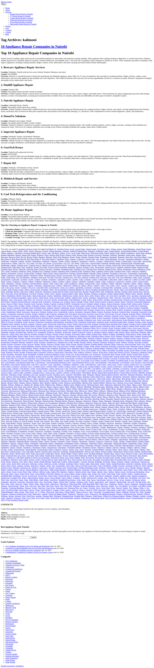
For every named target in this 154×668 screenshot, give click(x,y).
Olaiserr (36, 435)
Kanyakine (73, 314)
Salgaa (13, 466)
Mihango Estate (112, 391)
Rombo (117, 458)
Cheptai (60, 261)
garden (120, 279)
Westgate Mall (48, 496)
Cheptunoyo (83, 261)
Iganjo (52, 294)
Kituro (74, 350)
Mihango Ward (124, 391)
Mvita (128, 407)
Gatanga (24, 281)
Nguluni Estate (108, 425)
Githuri (83, 286)
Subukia (116, 476)
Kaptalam (122, 318)
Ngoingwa (118, 423)
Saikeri (102, 464)
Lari (140, 364)
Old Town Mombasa (8, 439)
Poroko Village (77, 454)
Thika (36, 484)
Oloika (115, 441)
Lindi (66, 369)
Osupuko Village (111, 450)
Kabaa (89, 300)
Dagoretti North (126, 263)
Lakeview (43, 364)
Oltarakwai (101, 447)
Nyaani (88, 429)
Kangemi (115, 312)
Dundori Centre (88, 267)
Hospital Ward (95, 292)
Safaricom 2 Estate (50, 464)
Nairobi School (6, 413)
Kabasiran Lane (57, 302)
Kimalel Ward (12, 338)
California (80, 259)
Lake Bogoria (40, 362)
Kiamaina (132, 330)
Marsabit (128, 381)
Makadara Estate (60, 377)
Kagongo (39, 304)
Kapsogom (107, 318)
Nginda (95, 423)
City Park (38, 263)
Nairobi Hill (131, 411)
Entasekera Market (22, 275)
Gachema (23, 279)
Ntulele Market (61, 429)
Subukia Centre (125, 476)
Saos (53, 466)
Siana (110, 470)
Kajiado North (101, 306)
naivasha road (56, 413)
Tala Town (142, 478)
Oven (23, 452)
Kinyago (11, 340)
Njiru (42, 427)
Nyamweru (39, 431)
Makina (109, 377)
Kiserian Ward (47, 346)
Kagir (33, 304)
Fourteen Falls (94, 277)
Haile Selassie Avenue (16, 290)
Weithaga (4, 496)
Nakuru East (5, 415)
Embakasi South (76, 271)
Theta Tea (18, 484)
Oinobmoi (61, 433)
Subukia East (5, 478)
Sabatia (127, 462)
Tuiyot (98, 488)
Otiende (142, 450)
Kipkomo (113, 340)
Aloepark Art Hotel (41, 251)
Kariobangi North (71, 322)
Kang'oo (71, 312)
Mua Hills (88, 399)
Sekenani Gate (25, 468)
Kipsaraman (146, 340)
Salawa (150, 464)
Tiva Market (123, 486)
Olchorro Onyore (113, 437)
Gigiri (3, 284)
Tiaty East (32, 486)
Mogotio (73, 395)
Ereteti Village (101, 275)
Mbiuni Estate (6, 389)
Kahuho (28, 306)
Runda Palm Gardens (59, 462)
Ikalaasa (58, 294)
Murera (92, 405)
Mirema (66, 393)
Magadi (97, 375)
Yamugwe (17, 498)
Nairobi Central (76, 411)
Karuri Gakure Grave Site (82, 324)
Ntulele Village (73, 429)
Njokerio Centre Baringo (60, 427)
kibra (21, 334)
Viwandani (97, 492)
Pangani (37, 452)
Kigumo (68, 334)
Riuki (83, 458)
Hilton (31, 292)
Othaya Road (133, 450)
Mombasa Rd (33, 397)
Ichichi (46, 294)
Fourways (103, 277)
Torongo (28, 488)
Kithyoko (4, 350)
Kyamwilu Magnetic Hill (93, 358)
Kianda (74, 332)
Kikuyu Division (41, 336)
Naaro (78, 409)
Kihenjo (105, 334)
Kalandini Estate (40, 308)
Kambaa (94, 308)
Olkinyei (81, 439)
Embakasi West (120, 271)
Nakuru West (89, 415)
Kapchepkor (5, 316)
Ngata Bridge (11, 423)
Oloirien (122, 441)
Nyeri (140, 431)
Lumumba (27, 373)
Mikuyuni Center (15, 393)
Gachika (37, 279)
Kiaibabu (111, 330)
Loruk (45, 371)
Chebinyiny (5, 261)
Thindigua (112, 484)
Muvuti (122, 407)
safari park (25, 464)
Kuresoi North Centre (73, 356)
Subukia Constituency (139, 476)
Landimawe (66, 364)
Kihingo (112, 334)
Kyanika (134, 358)
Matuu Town (147, 385)
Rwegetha (106, 462)
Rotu (69, 460)
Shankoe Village (13, 470)
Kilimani (119, 336)
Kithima (36, 348)
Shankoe (139, 468)
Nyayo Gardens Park (117, 431)
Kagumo (53, 304)
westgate (39, 496)
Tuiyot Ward (105, 488)
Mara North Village (104, 379)
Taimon (100, 478)
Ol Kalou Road (133, 433)
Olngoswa (99, 441)
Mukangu (71, 401)
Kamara (87, 308)
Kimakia (138, 336)
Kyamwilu (79, 358)
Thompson (134, 484)
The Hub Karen (140, 482)
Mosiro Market (85, 397)
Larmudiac (147, 364)
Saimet (108, 464)
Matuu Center (137, 385)
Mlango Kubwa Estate (36, 395)
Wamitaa (147, 492)
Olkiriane (4, 441)
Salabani (137, 464)
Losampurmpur (69, 371)
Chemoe (21, 261)
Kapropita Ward (47, 318)
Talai (7, 480)
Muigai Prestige (28, 401)
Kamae (72, 308)
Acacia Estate (80, 249)
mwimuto (58, 409)
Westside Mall (79, 496)
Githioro (147, 284)
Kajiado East (90, 306)
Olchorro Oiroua (26, 437)
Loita (80, 369)
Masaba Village (12, 383)
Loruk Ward (52, 371)
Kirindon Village (110, 344)
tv (145, 488)
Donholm (29, 267)
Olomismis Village (55, 445)
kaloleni (57, 308)
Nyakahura (129, 429)
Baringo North (71, 255)
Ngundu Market (13, 427)
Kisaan (10, 346)
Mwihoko (34, 409)
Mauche (36, 387)
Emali (8, 271)
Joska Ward (27, 300)
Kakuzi (3, 308)
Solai (89, 474)
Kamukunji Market (67, 310)
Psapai (117, 454)
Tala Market (133, 478)
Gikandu (18, 284)
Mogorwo (65, 395)
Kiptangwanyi (52, 342)
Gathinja (61, 281)
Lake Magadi (125, 362)
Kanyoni (118, 314)
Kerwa (97, 330)
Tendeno (72, 482)
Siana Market (117, 470)
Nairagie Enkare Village (46, 411)
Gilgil (51, 284)
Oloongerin (89, 445)
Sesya (127, 468)
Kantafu (35, 314)
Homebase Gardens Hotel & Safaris (56, 292)
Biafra (35, 257)
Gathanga (38, 281)
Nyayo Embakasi (92, 431)
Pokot (28, 454)
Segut (144, 466)
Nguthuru (32, 427)
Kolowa (95, 352)
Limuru (51, 369)
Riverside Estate (108, 458)
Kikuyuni (51, 336)
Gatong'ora (111, 281)
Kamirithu (144, 308)
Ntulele (52, 429)
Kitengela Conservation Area (119, 346)
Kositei (129, 354)
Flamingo (34, 277)
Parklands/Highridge (76, 452)
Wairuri (118, 492)
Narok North (76, 417)
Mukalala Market (61, 401)
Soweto (24, 476)
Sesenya (121, 468)
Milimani (25, 393)
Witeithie (135, 496)
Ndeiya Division (72, 419)
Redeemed (83, 456)
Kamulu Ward (111, 310)
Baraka (33, 255)
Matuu (128, 385)
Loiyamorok (124, 369)
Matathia (4, 385)
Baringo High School (57, 255)
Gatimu (97, 281)
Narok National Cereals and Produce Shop (56, 417)
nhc (37, 427)
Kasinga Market (147, 324)
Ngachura (86, 421)
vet (36, 492)
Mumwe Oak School (28, 405)
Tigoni (57, 486)
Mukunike (107, 401)
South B (124, 474)
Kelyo (98, 328)
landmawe (75, 364)
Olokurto (13, 443)
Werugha (18, 496)
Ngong (10, 425)
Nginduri (102, 423)
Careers (8, 32)
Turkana (136, 488)
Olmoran (53, 441)
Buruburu (60, 259)
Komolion (10, 354)
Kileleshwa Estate (84, 336)
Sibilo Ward (148, 470)
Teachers (128, 480)
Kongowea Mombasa (51, 354)
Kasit (8, 326)
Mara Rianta (116, 379)
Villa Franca (59, 492)
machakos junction (45, 375)
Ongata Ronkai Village (45, 450)
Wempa (11, 496)
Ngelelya (68, 423)
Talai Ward (14, 480)
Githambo (118, 284)
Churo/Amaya (6, 263)
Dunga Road (99, 267)
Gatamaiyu (16, 281)
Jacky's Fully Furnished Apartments (13, 298)
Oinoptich (69, 433)
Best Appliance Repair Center (17, 500)
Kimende (51, 338)
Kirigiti (57, 344)
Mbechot (80, 387)
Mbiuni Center (144, 387)
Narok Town (110, 417)
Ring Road (55, 458)
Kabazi (85, 302)
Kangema (107, 312)
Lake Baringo (10, 362)
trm (81, 488)
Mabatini (141, 373)
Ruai (129, 460)
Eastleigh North (142, 267)
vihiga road (50, 492)
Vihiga (42, 492)
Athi (49, 253)
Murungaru (120, 405)
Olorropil (118, 445)
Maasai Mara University (129, 373)
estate (130, 275)
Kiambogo (4, 332)
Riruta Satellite (75, 458)
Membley (120, 389)
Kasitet (13, 326)
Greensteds (117, 288)
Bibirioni (49, 257)
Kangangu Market (90, 312)
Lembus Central (70, 367)
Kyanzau (4, 360)
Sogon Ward (24, 474)
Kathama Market (68, 326)
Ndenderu (87, 419)
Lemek (103, 367)
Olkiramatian (123, 439)
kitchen (97, 346)
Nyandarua (48, 431)
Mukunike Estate (118, 401)
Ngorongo (66, 425)
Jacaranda (134, 296)
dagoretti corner (114, 263)
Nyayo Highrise (131, 431)
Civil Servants (57, 263)
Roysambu (96, 460)
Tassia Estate (100, 480)
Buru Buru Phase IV (34, 259)
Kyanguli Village (124, 358)
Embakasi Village (89, 271)
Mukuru (142, 401)
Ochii (45, 433)
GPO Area (31, 288)
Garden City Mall (138, 279)
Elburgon (101, 269)
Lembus (60, 367)
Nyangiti (64, 431)
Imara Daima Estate (39, 296)
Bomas (72, 257)
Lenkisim (15, 369)
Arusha (44, 253)
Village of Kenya (82, 492)
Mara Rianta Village (129, 379)
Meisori (68, 389)
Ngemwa (75, 423)
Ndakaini (13, 419)
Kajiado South (112, 306)
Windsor (129, 496)
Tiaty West (50, 486)
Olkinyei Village (104, 439)
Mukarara (79, 401)
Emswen (20, 273)
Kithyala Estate (143, 348)
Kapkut (127, 316)
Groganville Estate (135, 288)
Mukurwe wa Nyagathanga (48, 403)
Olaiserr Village (45, 435)
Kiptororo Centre (114, 342)
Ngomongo (142, 423)
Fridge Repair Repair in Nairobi (21, 20)
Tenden (55, 482)
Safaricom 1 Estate (36, 464)
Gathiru (67, 281)
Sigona (8, 472)
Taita (105, 478)
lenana (147, 367)
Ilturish (18, 296)
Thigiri (31, 484)
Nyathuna (76, 431)
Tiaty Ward (41, 486)
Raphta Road (50, 456)
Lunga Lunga (50, 373)
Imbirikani (57, 296)
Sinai (89, 472)
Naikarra (129, 409)
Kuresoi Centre (47, 356)
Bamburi (148, 253)
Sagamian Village (72, 464)
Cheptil (67, 261)
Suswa (47, 478)
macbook (149, 373)
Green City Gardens (67, 288)
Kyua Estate (85, 360)
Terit (106, 482)
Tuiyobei (91, 488)
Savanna (121, 466)
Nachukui (121, 409)
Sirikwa (111, 472)
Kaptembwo (140, 318)
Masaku (22, 383)
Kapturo (49, 320)
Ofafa (50, 433)
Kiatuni (104, 332)
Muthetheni (43, 407)
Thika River (54, 484)
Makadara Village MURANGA (94, 377)
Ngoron (48, 425)
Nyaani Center (97, 429)
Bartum (138, 255)
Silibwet (35, 472)
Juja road (47, 300)
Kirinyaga (120, 344)
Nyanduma (56, 431)
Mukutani (62, 403)
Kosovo (145, 354)
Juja (33, 300)
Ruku (26, 462)
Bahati (106, 253)
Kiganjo (34, 334)
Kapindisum (34, 316)
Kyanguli (113, 358)
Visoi (91, 492)
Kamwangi (26, 312)
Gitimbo (96, 286)
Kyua (78, 360)
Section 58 (137, 466)
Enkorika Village (95, 273)
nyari (70, 431)
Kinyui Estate (44, 340)
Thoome (4, 486)
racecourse (30, 456)
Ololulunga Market (32, 445)
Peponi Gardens (106, 452)
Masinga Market (99, 383)
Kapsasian (65, 318)
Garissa (8, 281)
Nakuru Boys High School (105, 413)
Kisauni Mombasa (27, 346)
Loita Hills (87, 369)
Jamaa (29, 298)
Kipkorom (121, 340)
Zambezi (77, 498)
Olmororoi (61, 441)
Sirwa (147, 472)
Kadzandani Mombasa (142, 302)
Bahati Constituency (128, 253)
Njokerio (47, 427)
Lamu (50, 364)
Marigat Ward (100, 381)
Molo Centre (136, 395)
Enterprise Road (49, 275)
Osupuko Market (98, 450)
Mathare (11, 385)
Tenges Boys (99, 482)
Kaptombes (35, 320)
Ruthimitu (98, 462)
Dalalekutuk (5, 265)
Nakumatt (85, 413)
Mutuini (104, 407)
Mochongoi (57, 395)
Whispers (88, 496)
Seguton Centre (6, 468)
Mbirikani (128, 387)
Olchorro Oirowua (80, 437)
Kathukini (85, 326)
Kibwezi (27, 334)
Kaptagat (115, 318)
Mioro (60, 393)
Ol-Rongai (28, 435)
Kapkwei (134, 316)
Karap (74, 320)
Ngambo (118, 421)
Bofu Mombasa (63, 257)
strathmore (108, 476)
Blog (7, 34)
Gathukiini (82, 281)
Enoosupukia (133, 273)
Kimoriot (91, 338)
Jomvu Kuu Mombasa (139, 298)
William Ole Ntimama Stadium (114, 496)
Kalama (10, 308)
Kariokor (131, 322)
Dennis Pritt (116, 265)
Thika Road (64, 484)
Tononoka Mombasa (16, 488)
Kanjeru (28, 314)
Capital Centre (90, 259)
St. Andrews (75, 476)
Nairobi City (111, 411)
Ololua (145, 443)
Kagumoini (76, 304)
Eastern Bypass (110, 267)
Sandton (42, 466)
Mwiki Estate (49, 409)
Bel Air (23, 257)
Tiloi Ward (68, 486)
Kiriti (139, 344)
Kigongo (48, 334)
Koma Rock (103, 352)
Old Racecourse (145, 437)
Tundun (125, 488)
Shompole (85, 470)
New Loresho (45, 421)
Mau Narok (18, 387)
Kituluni (60, 350)
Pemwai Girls (89, 452)
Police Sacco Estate (38, 454)
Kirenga (10, 344)
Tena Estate (48, 482)
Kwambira (54, 358)
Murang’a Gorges (51, 405)
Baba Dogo (85, 253)
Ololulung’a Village (17, 445)
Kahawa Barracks (113, 304)
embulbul (143, 271)
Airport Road (140, 249)
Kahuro (43, 306)
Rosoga (31, 460)
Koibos (16, 352)
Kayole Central (36, 328)
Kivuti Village (135, 350)
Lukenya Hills (18, 373)
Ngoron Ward (56, 425)
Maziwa (49, 387)
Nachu (114, 409)
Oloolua (81, 445)
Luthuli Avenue (75, 373)
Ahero (107, 249)
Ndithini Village (116, 419)
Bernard (29, 257)
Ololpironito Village (135, 443)
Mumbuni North (14, 405)
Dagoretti (104, 263)
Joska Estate (18, 300)
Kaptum (43, 320)
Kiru (143, 344)
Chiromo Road (108, 261)
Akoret (31, 251)
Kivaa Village (102, 350)
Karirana (138, 322)
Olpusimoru (62, 447)
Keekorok (78, 328)
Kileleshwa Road (97, 336)
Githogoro (22, 286)
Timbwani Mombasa (87, 486)
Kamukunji (56, 310)
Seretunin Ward (111, 468)
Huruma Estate (126, 292)
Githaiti (111, 284)
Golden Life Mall (144, 286)
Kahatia (96, 304)
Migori (96, 391)
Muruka (112, 405)
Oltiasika (122, 447)
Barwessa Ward (14, 257)
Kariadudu (18, 322)
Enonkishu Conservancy (118, 273)
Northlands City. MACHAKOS (18, 429)
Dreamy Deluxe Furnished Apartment (61, 267)
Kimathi (44, 338)
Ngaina (100, 421)
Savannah (128, 466)
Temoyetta (21, 482)
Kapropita (19, 318)
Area (7, 28)
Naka (64, 413)
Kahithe (22, 306)
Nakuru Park (35, 415)
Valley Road (29, 492)
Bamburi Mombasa (8, 255)
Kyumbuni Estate (122, 360)
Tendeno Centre (82, 482)
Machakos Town (59, 375)
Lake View (35, 364)
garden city (127, 279)
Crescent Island (95, 263)
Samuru (27, 466)
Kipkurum (129, 340)
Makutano (141, 377)
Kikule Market (12, 336)
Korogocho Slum (108, 354)
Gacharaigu (15, 279)
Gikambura (10, 284)
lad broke (138, 360)
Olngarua (74, 441)
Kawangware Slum (18, 328)
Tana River (53, 480)
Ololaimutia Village (46, 443)
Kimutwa (120, 338)
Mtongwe (45, 399)
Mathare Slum (50, 385)
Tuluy (113, 488)
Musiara (146, 405)
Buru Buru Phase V (49, 259)
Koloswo (88, 352)
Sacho (9, 464)
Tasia (88, 480)
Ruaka (134, 460)
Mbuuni (62, 389)
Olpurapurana (52, 447)
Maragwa (76, 381)
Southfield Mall (6, 476)
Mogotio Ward (82, 395)
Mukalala (38, 401)
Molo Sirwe (15, 397)
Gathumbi (90, 281)
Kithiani (17, 348)
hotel (102, 292)
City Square (47, 263)
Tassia (93, 480)
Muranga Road (83, 405)
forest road (42, 277)
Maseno (28, 383)
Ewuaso (150, 275)
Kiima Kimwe (131, 334)
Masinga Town (111, 383)
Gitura (112, 286)
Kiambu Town (32, 332)
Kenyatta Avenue (7, 330)
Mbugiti (21, 389)
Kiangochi (82, 332)
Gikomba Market (36, 284)
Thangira (112, 482)
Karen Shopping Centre (131, 320)
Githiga (133, 284)
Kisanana (17, 346)
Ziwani (128, 498)
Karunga (24, 324)
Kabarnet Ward (36, 302)
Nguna (146, 425)
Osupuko (88, 450)
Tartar (83, 480)
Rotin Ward (63, 460)
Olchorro (16, 437)
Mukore (95, 401)
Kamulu (91, 310)
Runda (36, 462)
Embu (128, 271)
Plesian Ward (20, 454)
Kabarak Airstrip (117, 300)
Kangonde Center (145, 312)
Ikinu (76, 294)
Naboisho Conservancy (90, 409)
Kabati (73, 302)
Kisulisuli (79, 346)
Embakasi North (64, 271)
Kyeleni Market (57, 360)
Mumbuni (4, 405)
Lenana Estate (6, 369)
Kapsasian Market (76, 318)
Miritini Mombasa (76, 393)
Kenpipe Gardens (120, 328)
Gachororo (52, 279)
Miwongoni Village (129, 393)
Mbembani (88, 387)
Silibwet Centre (44, 472)
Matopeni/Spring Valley (95, 385)
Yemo (47, 498)
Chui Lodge (136, 261)
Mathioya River (80, 385)
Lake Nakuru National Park (20, 364)
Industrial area (67, 296)
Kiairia (118, 330)
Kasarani (95, 324)
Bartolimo (121, 255)
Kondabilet (32, 354)
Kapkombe (83, 316)
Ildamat (110, 294)
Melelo (74, 389)
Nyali (3, 431)
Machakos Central (15, 375)
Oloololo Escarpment (70, 445)
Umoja (62, 490)
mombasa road (44, 397)
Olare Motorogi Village (81, 435)
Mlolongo (48, 395)
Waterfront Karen (129, 494)
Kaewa (3, 304)
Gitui (107, 286)
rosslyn (37, 460)
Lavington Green (39, 367)
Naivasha (46, 413)
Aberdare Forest (63, 249)
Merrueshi (70, 391)
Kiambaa (140, 330)
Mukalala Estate (48, 401)
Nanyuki (111, 415)
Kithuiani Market (99, 348)
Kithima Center (44, 348)
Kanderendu (63, 312)
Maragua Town (66, 381)
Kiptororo (103, 342)
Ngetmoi (83, 423)
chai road (121, 259)
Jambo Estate (43, 298)
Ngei (39, 423)
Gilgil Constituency (71, 284)
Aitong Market (6, 251)
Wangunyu (72, 494)
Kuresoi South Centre (121, 356)
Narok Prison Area (88, 417)
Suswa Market (55, 478)
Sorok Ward (111, 474)
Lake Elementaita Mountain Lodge (58, 362)
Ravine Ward (73, 456)
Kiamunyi (50, 332)
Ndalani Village (53, 419)
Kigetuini (41, 334)
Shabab (133, 468)
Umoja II (88, 490)
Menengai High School (29, 391)
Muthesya (20, 407)
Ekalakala (56, 269)
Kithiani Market (26, 348)
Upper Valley (121, 490)
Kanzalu (125, 314)
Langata (126, 364)
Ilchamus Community (98, 294)
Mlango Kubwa (21, 395)
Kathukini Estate (96, 326)
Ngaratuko (137, 421)
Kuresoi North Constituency (92, 356)
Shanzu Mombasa (32, 470)
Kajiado (69, 306)
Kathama (58, 326)
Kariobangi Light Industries (54, 322)
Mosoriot (111, 397)
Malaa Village (11, 379)
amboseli (65, 251)
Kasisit (3, 326)
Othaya (125, 450)
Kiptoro (89, 342)
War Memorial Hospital (107, 494)
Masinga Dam (87, 383)
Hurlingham (109, 292)
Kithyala (122, 348)
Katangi (20, 326)
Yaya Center (30, 498)
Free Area (111, 277)
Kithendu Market (7, 348)
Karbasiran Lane (90, 320)
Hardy (51, 290)
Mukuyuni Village (100, 403)
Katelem (51, 326)
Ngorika (41, 425)
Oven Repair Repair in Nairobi (21, 22)
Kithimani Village (78, 348)
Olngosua (91, 441)
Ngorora (74, 425)
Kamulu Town (100, 310)
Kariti (144, 322)
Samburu (20, 466)
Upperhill (130, 490)
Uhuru (37, 490)
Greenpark (88, 288)
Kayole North (48, 328)
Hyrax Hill (9, 294)
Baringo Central (43, 255)
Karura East (52, 324)
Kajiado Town (123, 306)
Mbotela (15, 389)
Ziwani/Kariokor (137, 498)
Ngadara (94, 421)
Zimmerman (85, 498)
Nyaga (105, 429)
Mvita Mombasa (137, 407)
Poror (86, 454)
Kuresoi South (107, 356)
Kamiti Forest (11, 310)
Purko (135, 454)
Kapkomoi (92, 316)
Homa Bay (38, 292)
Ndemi (81, 419)
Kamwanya (35, 312)
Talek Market (33, 480)
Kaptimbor (26, 320)
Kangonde (134, 312)
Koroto (117, 354)
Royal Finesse (77, 460)
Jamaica (35, 298)
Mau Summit (27, 387)
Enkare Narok (48, 273)
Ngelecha (60, 423)
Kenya (129, 328)
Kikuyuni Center (62, 336)
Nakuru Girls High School (20, 415)
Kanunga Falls (63, 314)
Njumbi (103, 427)
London (17, 371)
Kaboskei (129, 302)
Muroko (105, 405)
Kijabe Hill (146, 334)
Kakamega (143, 306)
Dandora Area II (35, 265)
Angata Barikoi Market (129, 251)
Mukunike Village (131, 401)
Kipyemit (138, 342)
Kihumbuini (120, 334)
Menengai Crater (130, 389)
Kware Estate (70, 358)
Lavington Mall (51, 367)
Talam (21, 480)
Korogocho (97, 354)
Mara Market (72, 379)
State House (99, 476)
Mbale (67, 387)
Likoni (32, 369)
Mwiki (41, 409)
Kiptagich (29, 342)
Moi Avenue (92, 395)
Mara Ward (34, 381)
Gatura (134, 281)
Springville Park (64, 476)
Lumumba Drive (38, 373)
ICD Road (33, 294)
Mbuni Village (53, 389)
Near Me (9, 421)
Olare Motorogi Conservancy (62, 435)
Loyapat (99, 371)
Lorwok (61, 371)
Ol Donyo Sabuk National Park (98, 433)
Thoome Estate (13, 486)
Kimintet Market (68, 338)
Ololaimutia (34, 443)
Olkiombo (114, 439)
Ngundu (4, 427)
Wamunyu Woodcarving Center (20, 494)
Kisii (54, 346)
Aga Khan (101, 249)
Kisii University (62, 346)
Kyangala (106, 358)
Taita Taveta (112, 478)
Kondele (40, 354)
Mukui (101, 401)
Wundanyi (9, 498)
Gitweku (124, 286)
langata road (134, 364)
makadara (50, 377)
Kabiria (117, 302)
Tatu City (109, 480)
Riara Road (133, 456)
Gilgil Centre (58, 284)
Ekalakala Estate (67, 269)
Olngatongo (83, 441)
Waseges (119, 494)
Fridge (135, 277)
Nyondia (17, 433)
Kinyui (24, 340)
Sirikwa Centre (120, 472)
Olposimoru (27, 447)
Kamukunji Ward (81, 310)
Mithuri (95, 393)
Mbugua (28, 389)
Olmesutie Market (23, 441)
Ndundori (142, 419)
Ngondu (4, 425)
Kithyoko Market (15, 350)
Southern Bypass (140, 474)
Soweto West (42, 476)
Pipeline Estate (146, 452)
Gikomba (25, 284)
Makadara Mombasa (74, 377)
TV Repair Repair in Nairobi (20, 16)
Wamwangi (36, 494)
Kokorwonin (59, 352)
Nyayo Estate (104, 431)
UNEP (95, 490)
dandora (13, 265)
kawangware (5, 328)
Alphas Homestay (55, 251)
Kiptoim (83, 342)
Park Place (56, 452)
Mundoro (40, 405)
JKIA (111, 298)
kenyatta (145, 328)
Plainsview (5, 454)
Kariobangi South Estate (118, 322)
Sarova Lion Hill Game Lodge (86, 466)
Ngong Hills (18, 425)
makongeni (126, 377)
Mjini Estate (141, 393)
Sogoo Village (69, 474)
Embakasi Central (24, 271)
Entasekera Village (36, 275)
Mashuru (35, 383)
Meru (76, 391)
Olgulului (30, 439)
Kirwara (4, 346)
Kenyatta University (46, 330)
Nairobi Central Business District (94, 411)
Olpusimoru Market (74, 447)
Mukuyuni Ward (114, 403)
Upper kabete (111, 490)
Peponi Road (118, 452)
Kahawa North (126, 304)
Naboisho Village (105, 409)
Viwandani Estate (108, 492)
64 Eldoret (50, 249)
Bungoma (121, 257)
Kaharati (90, 304)
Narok (133, 415)
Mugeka (130, 399)
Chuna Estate (146, 261)
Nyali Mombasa (11, 431)
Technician (136, 480)
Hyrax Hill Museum (21, 294)
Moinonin (122, 395)
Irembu (75, 296)
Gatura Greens (143, 281)
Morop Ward (68, 397)
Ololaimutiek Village (71, 443)
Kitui (55, 350)
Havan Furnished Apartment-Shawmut (99, 290)
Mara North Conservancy (87, 379)
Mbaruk (73, 387)
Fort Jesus (58, 277)
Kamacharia (65, 308)
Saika (88, 464)
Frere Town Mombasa (124, 277)
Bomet (78, 257)
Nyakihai (137, 429)
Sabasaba (120, 462)
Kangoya (4, 314)
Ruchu (8, 462)
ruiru (21, 462)
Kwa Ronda (40, 358)
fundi (140, 277)
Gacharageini (5, 279)
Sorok (103, 474)
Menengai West (43, 391)
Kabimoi (110, 302)
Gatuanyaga (120, 281)
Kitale (92, 346)
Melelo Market (83, 389)
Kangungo (20, 314)
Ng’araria (79, 421)
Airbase (113, 249)
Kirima (73, 344)
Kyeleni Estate (45, 360)
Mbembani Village (112, 387)
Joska (11, 300)
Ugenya (31, 490)
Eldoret (119, 269)
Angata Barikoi (114, 251)
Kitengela (104, 346)
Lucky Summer (119, 371)
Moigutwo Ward (112, 395)
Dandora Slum (85, 265)
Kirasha (3, 344)
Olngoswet (108, 441)
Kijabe (139, 334)
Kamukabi (47, 310)
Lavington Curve (26, 367)
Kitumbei (67, 350)
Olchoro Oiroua (119, 435)
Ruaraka (140, 460)
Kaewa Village (12, 304)
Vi (38, 492)
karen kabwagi (117, 320)
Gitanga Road (90, 284)
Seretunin (102, 468)
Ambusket (91, 251)
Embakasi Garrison (50, 271)
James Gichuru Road (56, 298)
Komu (25, 354)
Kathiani (78, 326)
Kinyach (4, 340)
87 (55, 249)
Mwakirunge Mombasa (9, 409)
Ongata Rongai (19, 450)
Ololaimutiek (58, 443)
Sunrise (41, 478)
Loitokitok (115, 369)
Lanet (82, 364)
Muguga (143, 399)
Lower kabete (81, 371)
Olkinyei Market (91, 439)
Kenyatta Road (19, 330)
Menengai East (14, 391)
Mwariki (27, 409)
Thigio (25, 484)
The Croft (130, 482)
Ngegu (34, 423)
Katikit (118, 326)
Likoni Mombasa (42, 369)
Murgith (98, 405)
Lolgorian (133, 369)
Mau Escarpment (7, 387)
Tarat (78, 480)
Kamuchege (38, 310)
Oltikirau (130, 447)
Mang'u (48, 379)
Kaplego (149, 316)
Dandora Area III (48, 265)
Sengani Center (60, 468)
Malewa (29, 379)
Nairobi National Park (144, 411)
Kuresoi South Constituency (140, 356)
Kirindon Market (97, 344)
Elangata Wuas (91, 269)
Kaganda (27, 304)
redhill (89, 456)
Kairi (59, 306)
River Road (90, 458)
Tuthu (141, 488)
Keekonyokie (69, 328)
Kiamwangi (67, 332)
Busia (67, 259)
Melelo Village (95, 389)
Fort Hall (50, 277)
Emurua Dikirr (29, 273)
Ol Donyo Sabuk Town (119, 433)
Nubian (82, 429)
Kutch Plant (10, 358)
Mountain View (6, 399)
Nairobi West (28, 413)
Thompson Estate (145, 484)
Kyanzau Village (27, 360)
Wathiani (140, 494)
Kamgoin (136, 308)
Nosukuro (42, 429)
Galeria (94, 279)
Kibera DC (5, 334)
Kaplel (3, 318)
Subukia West (16, 478)
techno (143, 480)
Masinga (47, 383)
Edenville (22, 269)
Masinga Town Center (125, 383)
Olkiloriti (74, 439)
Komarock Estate (145, 352)
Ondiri (10, 450)
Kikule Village (23, 336)
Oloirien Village (143, 441)
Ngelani (53, 423)
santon (48, 466)
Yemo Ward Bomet (66, 498)
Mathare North (39, 385)
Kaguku (46, 304)
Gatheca (54, 281)
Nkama (120, 427)
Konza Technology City (83, 354)
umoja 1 (68, 490)
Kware (61, 358)
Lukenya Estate (6, 373)
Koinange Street (31, 352)
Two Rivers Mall (12, 490)
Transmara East (61, 488)
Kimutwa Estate (130, 338)
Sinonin (99, 472)
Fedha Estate (10, 277)
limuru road (59, 369)
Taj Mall (121, 478)
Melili (103, 389)
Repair (113, 456)
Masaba (3, 383)
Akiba (25, 251)
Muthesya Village (31, 407)
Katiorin (125, 326)
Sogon (16, 474)
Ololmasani (84, 443)
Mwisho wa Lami (69, 409)
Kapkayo (43, 316)
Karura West (61, 324)
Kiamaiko (124, 330)
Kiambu (12, 332)
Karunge (31, 324)
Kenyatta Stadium (32, 330)
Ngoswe (80, 425)
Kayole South (58, 328)
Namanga (98, 415)
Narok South (100, 417)
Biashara (42, 257)
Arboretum (18, 253)
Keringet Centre (88, 330)
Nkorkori (126, 427)
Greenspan (96, 288)
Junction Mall (63, 300)
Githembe (126, 284)
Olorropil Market (128, 445)
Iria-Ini (81, 296)
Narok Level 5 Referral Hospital (16, 417)
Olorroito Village (108, 445)
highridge (9, 292)
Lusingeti (66, 373)
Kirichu (43, 344)
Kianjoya (89, 332)
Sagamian (61, 464)
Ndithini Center (104, 419)
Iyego (128, 296)
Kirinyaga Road (130, 344)
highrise (16, 292)
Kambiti (101, 308)
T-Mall (83, 478)
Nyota (23, 433)
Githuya (90, 286)
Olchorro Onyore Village (129, 437)
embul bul (135, 271)
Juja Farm (39, 300)
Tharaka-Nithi (121, 482)
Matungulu (109, 385)
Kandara (43, 312)
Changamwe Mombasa (133, 259)
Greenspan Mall (107, 288)
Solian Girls (96, 474)
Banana (18, 255)
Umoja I (82, 490)
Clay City (66, 263)
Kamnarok (21, 310)
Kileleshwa (73, 336)
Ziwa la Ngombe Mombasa (115, 498)
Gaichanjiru (61, 279)
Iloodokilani (11, 296)
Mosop (105, 397)
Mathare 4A (19, 385)
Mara (65, 379)
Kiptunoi (131, 342)
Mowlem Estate (25, 399)
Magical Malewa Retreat (110, 375)
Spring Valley (53, 476)
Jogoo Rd (117, 298)
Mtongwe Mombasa (56, 399)
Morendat (53, 397)
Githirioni (4, 286)
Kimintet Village (81, 338)
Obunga (39, 433)
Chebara (146, 259)
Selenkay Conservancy (40, 468)
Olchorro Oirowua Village (97, 437)
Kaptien (18, 320)
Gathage (31, 281)
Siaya (136, 470)
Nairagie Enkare (12, 411)
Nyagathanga (113, 429)
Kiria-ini (30, 344)
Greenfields (79, 288)
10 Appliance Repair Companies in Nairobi (34, 46)
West (24, 496)
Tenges (91, 482)
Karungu (38, 324)
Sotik (118, 474)
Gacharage (146, 277)
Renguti (107, 456)
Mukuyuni (89, 403)
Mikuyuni (4, 393)
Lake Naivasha (135, 362)
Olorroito (97, 445)
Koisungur (42, 352)
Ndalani (32, 419)
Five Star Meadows (23, 277)
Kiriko (63, 344)
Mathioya (59, 385)
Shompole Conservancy (98, 470)
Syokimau (76, 478)
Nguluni (87, 425)
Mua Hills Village (98, 399)
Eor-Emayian (67, 275)
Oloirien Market (131, 441)
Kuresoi (38, 356)
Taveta (116, 480)
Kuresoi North (59, 356)
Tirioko (111, 486)
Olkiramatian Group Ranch (138, 439)
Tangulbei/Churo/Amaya (67, 480)
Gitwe (118, 286)
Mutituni (79, 407)
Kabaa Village (98, 300)
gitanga (81, 284)
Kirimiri (80, 344)
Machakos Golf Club (30, 375)
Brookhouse (104, 257)
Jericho (85, 298)
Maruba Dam (136, 381)
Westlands (57, 496)
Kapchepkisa (146, 314)
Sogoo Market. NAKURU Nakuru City (49, 474)
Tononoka (4, 488)
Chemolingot (36, 261)
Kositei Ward (137, 354)
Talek (26, 480)
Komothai (18, 354)
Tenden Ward (63, 482)
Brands (7, 26)
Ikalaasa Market (68, 294)
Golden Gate (132, 286)
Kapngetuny (11, 318)
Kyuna (131, 360)
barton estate (130, 255)
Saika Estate (94, 464)
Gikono (45, 284)
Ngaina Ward (109, 421)
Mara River (141, 379)
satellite (114, 466)
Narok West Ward (132, 417)
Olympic (4, 450)
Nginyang (110, 423)
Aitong (148, 249)
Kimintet (59, 338)
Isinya (87, 296)
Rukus (30, 462)
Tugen (85, 488)
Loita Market (96, 369)
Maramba (84, 381)
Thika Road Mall (75, 484)
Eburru (15, 269)
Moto (118, 397)
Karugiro (17, 324)
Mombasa (23, 397)
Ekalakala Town (79, 269)
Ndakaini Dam (23, 419)
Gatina (103, 281)
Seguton (150, 466)
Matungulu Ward (120, 385)
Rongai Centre (132, 458)
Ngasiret (145, 421)
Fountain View (67, 277)
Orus (76, 450)
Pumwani (129, 454)
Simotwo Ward (80, 472)
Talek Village (44, 480)
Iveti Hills (122, 296)
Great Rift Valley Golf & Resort (47, 288)
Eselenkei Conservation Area (117, 275)
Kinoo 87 (145, 338)
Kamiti (3, 310)
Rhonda (119, 456)
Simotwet (63, 472)
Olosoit (12, 447)
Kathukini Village (109, 326)
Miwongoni (117, 393)
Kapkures (107, 316)
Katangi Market (29, 326)
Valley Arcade (19, 492)
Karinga (32, 322)
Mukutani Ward (72, 403)
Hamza (27, 290)
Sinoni (93, 472)
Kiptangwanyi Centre (65, 342)
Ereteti (92, 275)
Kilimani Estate (128, 336)
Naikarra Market (139, 409)
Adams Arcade (91, 249)
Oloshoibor (5, 447)
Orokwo (65, 450)
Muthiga (65, 407)
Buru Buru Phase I (141, 257)
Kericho (71, 330)
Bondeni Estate (93, 257)
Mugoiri (136, 399)
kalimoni (50, 308)
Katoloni (143, 326)
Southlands (17, 476)
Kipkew (106, 340)
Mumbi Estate (143, 403)
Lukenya (146, 371)
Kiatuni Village (124, 332)
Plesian (12, 454)
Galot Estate (112, 279)
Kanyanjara (82, 314)
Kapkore (100, 316)
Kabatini (79, 302)
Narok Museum (34, 417)
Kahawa (103, 304)
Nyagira (121, 429)
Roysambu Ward (120, 460)
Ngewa (89, 423)
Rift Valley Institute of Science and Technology (33, 458)
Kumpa (18, 356)
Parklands (64, 452)
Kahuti (48, 306)
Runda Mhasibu (45, 462)
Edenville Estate (32, 269)
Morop (60, 397)
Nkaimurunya (111, 427)
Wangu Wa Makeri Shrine (57, 494)
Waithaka (125, 492)
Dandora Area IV (61, 265)
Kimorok (98, 338)
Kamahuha (80, 308)
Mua (82, 399)
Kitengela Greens (137, 346)
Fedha (3, 277)
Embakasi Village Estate (105, 271)
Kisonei (72, 346)
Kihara (82, 334)
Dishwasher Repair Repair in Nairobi (23, 24)
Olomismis (43, 445)
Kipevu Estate (69, 340)
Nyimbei (9, 433)
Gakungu (87, 279)
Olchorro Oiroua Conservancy (43, 437)
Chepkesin (45, 261)
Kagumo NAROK (64, 304)
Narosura (142, 417)
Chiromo (99, 261)
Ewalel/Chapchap (139, 275)
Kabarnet (141, 300)
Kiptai (36, 342)
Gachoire (44, 279)
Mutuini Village (113, 407)
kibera (149, 332)
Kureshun (31, 356)
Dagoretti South (138, 263)
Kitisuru (38, 350)
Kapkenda (59, 316)
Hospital (86, 292)
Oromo (71, 450)
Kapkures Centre (118, 316)
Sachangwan (135, 462)
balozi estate (140, 253)
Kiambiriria (148, 330)
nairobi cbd (66, 411)
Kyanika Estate (143, 358)
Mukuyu (82, 403)
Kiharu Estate (97, 334)
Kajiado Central (79, 306)
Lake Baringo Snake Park (25, 362)
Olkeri (67, 439)
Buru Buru (129, 257)
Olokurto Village (23, 443)
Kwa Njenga (19, 358)
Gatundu (128, 281)
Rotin (56, 460)
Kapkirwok (68, 316)
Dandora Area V (73, 265)
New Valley (55, 421)
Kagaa (20, 304)
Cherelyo (92, 261)
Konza (62, 354)
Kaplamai (141, 316)
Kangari (100, 312)
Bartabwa (113, 255)
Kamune (120, 310)
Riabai (125, 456)
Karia (143, 320)
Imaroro (50, 296)
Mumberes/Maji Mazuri (128, 403)
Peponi (97, 452)
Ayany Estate (75, 253)
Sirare (105, 472)
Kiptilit (76, 342)
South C (130, 474)
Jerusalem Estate (102, 298)
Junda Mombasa (74, 300)
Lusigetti (58, 373)
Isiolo (92, 296)
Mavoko (43, 387)
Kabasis (67, 302)
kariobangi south (103, 322)
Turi (130, 488)
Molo (129, 395)
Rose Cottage (23, 460)
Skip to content (6, 2)
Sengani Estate (72, 468)
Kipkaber (92, 340)
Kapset (99, 318)
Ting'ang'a (104, 486)
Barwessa (4, 257)
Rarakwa (58, 456)
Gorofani (24, 288)
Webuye (147, 494)
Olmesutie (12, 441)
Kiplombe (137, 340)
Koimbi (22, 352)
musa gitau (128, 405)
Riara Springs (142, 456)
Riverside (98, 458)
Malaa (3, 379)
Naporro (119, 415)
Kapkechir (50, 316)
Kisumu (86, 346)
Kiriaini (37, 344)
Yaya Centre (40, 498)
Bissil (55, 257)
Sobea (11, 474)
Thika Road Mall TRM (90, 484)
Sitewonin (4, 474)
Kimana (21, 338)
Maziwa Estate (58, 387)
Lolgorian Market (144, 369)
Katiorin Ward (134, 326)
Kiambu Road (21, 332)
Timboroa (76, 486)
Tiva (116, 486)
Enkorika (72, 273)
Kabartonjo (47, 302)
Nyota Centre (31, 433)
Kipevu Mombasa (81, 340)
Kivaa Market (91, 350)
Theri (7, 484)
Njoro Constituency (92, 427)
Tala (126, 478)
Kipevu (61, 340)
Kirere (24, 344)
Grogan (125, 288)
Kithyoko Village (28, 350)
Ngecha (19, 423)
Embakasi (14, 271)
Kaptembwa (131, 318)
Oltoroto (137, 447)
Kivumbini (119, 350)
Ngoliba (134, 423)
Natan (149, 417)
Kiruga (148, 344)
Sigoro (14, 472)
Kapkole (76, 316)
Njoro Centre (80, 427)
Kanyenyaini (109, 314)
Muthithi (72, 407)
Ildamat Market (119, 294)
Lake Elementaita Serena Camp (83, 362)
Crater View (84, 263)
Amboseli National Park (78, 251)
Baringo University (95, 255)
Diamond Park (6, 267)
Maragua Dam (44, 381)
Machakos (4, 375)
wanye (86, 494)
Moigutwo (102, 395)
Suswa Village (67, 478)
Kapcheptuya (15, 316)
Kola (75, 352)
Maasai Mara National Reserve (109, 373)
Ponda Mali (50, 454)
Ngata (3, 423)
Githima (140, 284)
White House (97, 496)
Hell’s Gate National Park (129, 290)
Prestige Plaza (109, 454)
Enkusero (105, 273)
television (13, 482)
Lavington (15, 367)
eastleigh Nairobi (130, 267)
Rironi (62, 458)
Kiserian (38, 346)
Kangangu (79, 312)
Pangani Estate (46, 452)
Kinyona (18, 340)
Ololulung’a (5, 445)
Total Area (41, 488)
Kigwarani (76, 334)
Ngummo (123, 425)
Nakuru (92, 413)
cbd (97, 259)
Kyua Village (95, 360)
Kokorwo (50, 352)
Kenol (111, 328)
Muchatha (109, 399)
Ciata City (21, 263)
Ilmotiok (140, 294)
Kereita (65, 330)
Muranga (74, 405)
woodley (143, 496)
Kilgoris (107, 336)
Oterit (120, 450)
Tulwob (119, 488)
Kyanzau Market (14, 360)
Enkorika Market (82, 273)
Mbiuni (135, 387)
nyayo (83, 431)
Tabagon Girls (92, 478)
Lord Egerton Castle (28, 371)
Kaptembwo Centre (8, 320)
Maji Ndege (41, 377)
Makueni (134, 377)
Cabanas (73, 259)
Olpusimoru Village (89, 447)
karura (45, 324)
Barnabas (106, 255)
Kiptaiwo (42, 342)
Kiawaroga (135, 332)
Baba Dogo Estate (97, 253)
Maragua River (55, 381)
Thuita (21, 486)
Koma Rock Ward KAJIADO (119, 352)
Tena (41, 482)
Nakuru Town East (62, 415)
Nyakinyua (145, 429)
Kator (149, 326)
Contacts (8, 30)
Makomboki (117, 377)
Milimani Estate (51, 393)
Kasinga (126, 324)
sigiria (3, 472)
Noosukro (142, 427)
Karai (69, 320)
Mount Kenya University (129, 397)
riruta (67, 458)
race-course (22, 456)
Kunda (24, 356)
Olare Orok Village (106, 435)
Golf (2, 288)
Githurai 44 (67, 286)
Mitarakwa (87, 393)
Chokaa (117, 261)
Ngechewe (27, 423)
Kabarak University (130, 300)
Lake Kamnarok (113, 362)
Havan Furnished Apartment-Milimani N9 (70, 290)
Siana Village (128, 470)
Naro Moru (126, 415)
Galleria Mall (102, 279)
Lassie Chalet (5, 367)
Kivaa (83, 350)
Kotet (3, 356)
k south (83, 300)
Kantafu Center (44, 314)
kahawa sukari (137, 304)
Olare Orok (95, 435)
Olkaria (43, 439)
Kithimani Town (65, 348)
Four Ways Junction (81, 277)
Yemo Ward (54, 498)
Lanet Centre (101, 364)
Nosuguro (34, 429)
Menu (3, 4)
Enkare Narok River (61, 273)
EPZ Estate (77, 275)
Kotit (13, 356)
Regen (95, 456)
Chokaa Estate (126, 261)
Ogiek (55, 433)
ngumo (130, 425)
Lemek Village (139, 367)
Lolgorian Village (7, 371)
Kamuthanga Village (13, 312)
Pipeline (137, 452)
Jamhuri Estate (77, 298)
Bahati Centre (115, 253)
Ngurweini (24, 427)
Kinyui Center (33, 340)
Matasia (144, 383)
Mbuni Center (42, 389)
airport (119, 249)
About (7, 10)
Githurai (59, 286)
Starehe (91, 476)
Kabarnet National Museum (21, 302)
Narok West (120, 417)
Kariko (25, 322)
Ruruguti (91, 462)
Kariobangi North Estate (87, 322)
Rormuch (14, 460)
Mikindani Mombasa (138, 391)
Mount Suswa (144, 397)
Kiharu (88, 334)
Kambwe (122, 308)
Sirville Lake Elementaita (135, 472)
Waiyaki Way (134, 492)
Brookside (113, 257)
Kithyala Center (131, 348)
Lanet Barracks (90, 364)
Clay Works (75, 263)
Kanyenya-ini (99, 314)
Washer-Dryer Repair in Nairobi (21, 14)
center (101, 259)
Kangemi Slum (124, 312)
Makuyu (149, 377)
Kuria (3, 358)
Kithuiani (88, 348)
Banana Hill (26, 255)
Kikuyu (32, 336)
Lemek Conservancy (114, 367)
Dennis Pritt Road (142, 265)
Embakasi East (37, 271)
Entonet (59, 275)
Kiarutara (97, 332)
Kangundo (12, 314)
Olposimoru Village (39, 447)
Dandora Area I (22, 265)
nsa (48, 429)
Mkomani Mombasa (8, 395)
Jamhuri (68, 298)
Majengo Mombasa (20, 377)
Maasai (94, 373)
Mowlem (16, 399)
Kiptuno (124, 342)
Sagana (82, 464)
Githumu (30, 286)
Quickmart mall (11, 456)
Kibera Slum (14, 334)
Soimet (77, 474)
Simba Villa (55, 472)
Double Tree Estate (40, 267)
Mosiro (76, 397)
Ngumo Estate (138, 425)
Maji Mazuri (32, 377)
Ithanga (97, 296)
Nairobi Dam (121, 411)
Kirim (68, 344)
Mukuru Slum (32, 403)
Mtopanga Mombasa (72, 399)
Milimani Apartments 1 (37, 393)
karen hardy (106, 320)
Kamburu (114, 308)
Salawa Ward (5, 466)
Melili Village (111, 389)
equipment (86, 275)
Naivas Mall (38, 413)
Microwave (83, 391)
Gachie (30, 279)
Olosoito (19, 447)
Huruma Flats (138, 292)
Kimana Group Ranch (33, 338)
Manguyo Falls (57, 379)
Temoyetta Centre (32, 482)
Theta (12, 484)
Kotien (8, 356)
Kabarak (107, 300)
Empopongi (12, 273)
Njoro (72, 427)
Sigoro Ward (22, 472)
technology (5, 482)
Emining (4, 273)
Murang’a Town (64, 405)
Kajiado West (134, 306)
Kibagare (142, 332)
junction (54, 300)
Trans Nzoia (50, 488)
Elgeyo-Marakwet (138, 269)
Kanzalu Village (135, 314)
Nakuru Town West (77, 415)
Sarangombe (60, 466)
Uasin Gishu (23, 490)
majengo (9, 377)
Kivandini (111, 350)
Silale (29, 472)
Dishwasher (16, 267)
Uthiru (148, 490)
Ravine (65, 456)
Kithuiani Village (112, 348)
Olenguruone (21, 439)
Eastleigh (120, 267)
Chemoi (28, 261)
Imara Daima (26, 296)
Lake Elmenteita (101, 362)
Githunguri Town (49, 286)
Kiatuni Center (113, 332)
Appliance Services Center (28, 249)
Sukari (24, 478)
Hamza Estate (35, 290)
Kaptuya (56, 320)
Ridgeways (12, 458)
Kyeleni (37, 360)
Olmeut (46, 441)
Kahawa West (13, 306)
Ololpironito (107, 443)
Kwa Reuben (30, 358)
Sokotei (84, 474)
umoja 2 (75, 490)
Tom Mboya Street (144, 486)
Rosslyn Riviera (47, 460)
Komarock (135, 352)
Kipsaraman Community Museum (13, 342)
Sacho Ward (16, 464)
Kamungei (127, 310)
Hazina (116, 290)
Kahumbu (35, 306)
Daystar (94, 265)
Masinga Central (57, 383)
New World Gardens (67, 421)
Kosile (123, 354)
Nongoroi (134, 427)
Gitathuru (104, 284)
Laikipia (145, 360)
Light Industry (24, 369)
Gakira (68, 279)
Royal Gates (87, 460)
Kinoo (139, 338)
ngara (130, 421)
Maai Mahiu (86, 373)
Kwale (47, 358)
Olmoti (68, 441)
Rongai (123, 458)
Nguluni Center (96, 425)
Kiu (78, 350)
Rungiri (84, 462)
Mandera (41, 379)
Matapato (137, 383)
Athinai (62, 253)
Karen (99, 320)
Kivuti (126, 350)
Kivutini (143, 350)
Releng (100, 456)
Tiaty (26, 486)
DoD (23, 267)
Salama (143, 464)
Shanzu (22, 470)
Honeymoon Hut (76, 292)
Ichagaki (40, 294)
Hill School (24, 292)
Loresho (39, 371)
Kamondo (29, 310)
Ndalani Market (41, 419)
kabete (91, 302)
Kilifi (113, 336)
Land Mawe (57, 364)
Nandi (105, 415)
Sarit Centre (70, 466)
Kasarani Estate (104, 324)
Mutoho (98, 407)
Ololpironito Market (120, 443)
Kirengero (17, 344)
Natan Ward (5, 419)
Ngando (125, 421)
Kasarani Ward (116, 324)
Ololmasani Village (96, 443)
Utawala (142, 490)
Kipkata (99, 340)
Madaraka (90, 375)
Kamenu (129, 308)
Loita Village (106, 369)
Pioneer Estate (128, 452)
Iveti (107, 296)
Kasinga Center (134, 324)
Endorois (38, 273)
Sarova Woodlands (104, 466)
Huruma (117, 292)
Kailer (54, 306)
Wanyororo (94, 494)
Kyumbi (104, 360)
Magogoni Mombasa (135, 375)
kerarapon (58, 330)
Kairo (64, 306)
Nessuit (36, 421)
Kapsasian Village (89, 318)
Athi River (55, 253)
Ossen (81, 450)
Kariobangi (40, 322)
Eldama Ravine (110, 269)
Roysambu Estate (107, 460)
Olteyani (115, 447)
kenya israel (137, 328)
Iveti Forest (114, 296)
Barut (144, 255)
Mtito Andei (36, 399)
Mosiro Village (96, 397)
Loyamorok (91, 371)
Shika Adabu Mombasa (58, 470)
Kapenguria (25, 316)
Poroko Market (66, 454)
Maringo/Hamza (118, 381)
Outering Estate (15, 452)
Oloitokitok (5, 443)
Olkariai (61, 439)
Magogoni (123, 375)
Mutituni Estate (88, 407)
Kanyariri (90, 314)
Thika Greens (44, 484)
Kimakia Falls (147, 336)
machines (69, 375)
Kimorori (106, 338)
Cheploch (53, 261)
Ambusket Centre (102, 251)
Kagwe (83, 304)
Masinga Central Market (72, 383)
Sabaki (113, 462)
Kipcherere (53, 340)
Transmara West (73, 488)
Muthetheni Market (54, 407)
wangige (44, 494)
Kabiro (123, 302)
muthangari (13, 407)
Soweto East (32, 476)
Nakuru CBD (120, 413)
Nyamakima (22, 431)
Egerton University (45, 269)
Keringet (78, 330)
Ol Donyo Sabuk (80, 433)
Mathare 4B (28, 385)
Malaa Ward (21, 379)
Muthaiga (4, 407)
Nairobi (58, 411)
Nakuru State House (47, 415)
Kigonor (55, 334)
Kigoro (61, 334)
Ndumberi (134, 419)
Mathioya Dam (69, 385)
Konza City (70, 354)
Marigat (91, 381)
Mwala (20, 409)
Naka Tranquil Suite (73, 413)
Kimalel (4, 338)
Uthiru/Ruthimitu (7, 492)
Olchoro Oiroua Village (134, 435)
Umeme (56, 490)
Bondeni (84, 257)
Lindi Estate (73, 369)
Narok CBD (141, 415)
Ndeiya (62, 419)
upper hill (101, 490)
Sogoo (32, 474)
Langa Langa (111, 364)
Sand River (35, 466)
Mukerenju (87, 401)
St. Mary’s (84, 476)
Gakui (81, 279)
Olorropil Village (141, 445)
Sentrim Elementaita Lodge (88, 468)
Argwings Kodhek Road (32, 253)
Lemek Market (128, 367)
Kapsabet (57, 318)
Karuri (69, 324)
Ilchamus (87, 294)
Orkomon (57, 450)
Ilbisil (81, 294)
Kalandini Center (27, 308)
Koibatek (9, 352)
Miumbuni (102, 393)
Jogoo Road (126, 298)
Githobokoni (13, 286)
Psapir (123, 454)
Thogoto (120, 484)
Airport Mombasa (128, 249)
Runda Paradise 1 (74, 462)
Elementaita (127, 269)
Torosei (34, 488)
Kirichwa (50, 344)
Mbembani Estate (98, 387)
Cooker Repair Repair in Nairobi (21, 18)
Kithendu (147, 346)
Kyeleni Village (69, 360)
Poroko (57, 454)
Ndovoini (126, 419)
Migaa (90, 391)
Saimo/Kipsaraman (118, 464)
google (17, 288)
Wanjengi (80, 494)
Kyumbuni (111, 360)
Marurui (145, 381)
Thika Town (103, 484)
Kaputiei (63, 320)
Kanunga (53, 314)
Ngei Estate (46, 423)
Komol (3, 354)
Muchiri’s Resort (120, 399)
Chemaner (13, 261)
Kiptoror (96, 342)
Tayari (121, 480)
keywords (103, 330)
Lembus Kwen (82, 367)
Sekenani (16, 468)
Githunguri (38, 286)
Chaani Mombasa (111, 259)
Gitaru (98, 284)
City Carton (30, 263)
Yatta (23, 498)
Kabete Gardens (100, 302)
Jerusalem (92, 298)
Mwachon (147, 407)
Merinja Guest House (57, 391)
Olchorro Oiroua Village (64, 437)
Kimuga (113, 338)
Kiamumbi (42, 332)
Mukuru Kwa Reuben (19, 403)
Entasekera (11, 275)
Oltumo (143, 447)
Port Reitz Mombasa (96, 454)
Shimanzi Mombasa (74, 470)
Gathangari (46, 281)
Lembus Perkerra (94, 367)
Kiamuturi (58, 332)
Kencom (105, 328)
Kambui (107, 308)
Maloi (35, 379)
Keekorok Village (89, 328)
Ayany (68, 253)
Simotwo (71, 472)
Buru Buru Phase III (19, 259)
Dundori (79, 267)
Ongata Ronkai (30, 450)
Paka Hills (30, 452)
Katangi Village (41, 326)
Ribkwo (4, 458)
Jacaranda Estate (145, 296)
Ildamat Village (130, 294)
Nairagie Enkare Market (28, 411)
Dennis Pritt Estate (128, 265)
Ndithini (95, 419)
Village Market (69, 492)
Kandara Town (52, 312)
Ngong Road (27, 425)
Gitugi (102, 286)
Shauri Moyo (44, 470)
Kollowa (81, 352)
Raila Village (39, 456)
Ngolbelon (127, 423)
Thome (126, 484)
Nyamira (31, 431)
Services (8, 12)
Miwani (109, 393)
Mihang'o (102, 391)
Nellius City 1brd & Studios (23, 421)
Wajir (142, 492)
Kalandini (16, 308)
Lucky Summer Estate (134, 371)
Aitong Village (17, 251)
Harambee (44, 290)
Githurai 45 (76, 286)
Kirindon (87, 344)
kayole (28, 328)
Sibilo (141, 470)
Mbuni (34, 389)
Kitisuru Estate (47, 350)
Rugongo (15, 462)
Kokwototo (68, 352)
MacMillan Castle (80, 375)
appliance (10, 253)
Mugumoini (18, 401)
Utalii (136, 490)
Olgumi (37, 439)
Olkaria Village (52, 439)
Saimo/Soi (129, 464)
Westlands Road (67, 496)
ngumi (116, 425)
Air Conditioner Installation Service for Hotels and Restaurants (27, 546)
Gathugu (74, 281)
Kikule (3, 336)
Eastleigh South (6, 269)
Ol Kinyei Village (17, 435)
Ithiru (103, 296)
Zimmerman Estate (97, 498)
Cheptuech (74, 261)
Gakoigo (75, 279)
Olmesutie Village (36, 441)
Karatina (80, 320)
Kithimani (54, 348)
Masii (42, 383)
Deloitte (108, 265)
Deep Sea (101, 265)
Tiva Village (133, 486)
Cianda (14, 263)
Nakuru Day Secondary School (137, 413)
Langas (119, 364)
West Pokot (30, 496)
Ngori (35, 425)
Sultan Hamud (32, 478)
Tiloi (61, 486)
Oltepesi (108, 447)
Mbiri (122, 387)
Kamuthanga (136, 310)
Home (7, 8)
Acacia (71, 249)
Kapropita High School (32, 318)
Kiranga (145, 342)
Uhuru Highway (46, 490)
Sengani (51, 468)
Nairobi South (18, 413)
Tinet (98, 486)
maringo (108, 381)
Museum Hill (137, 405)
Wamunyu (4, 494)
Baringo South (82, 255)
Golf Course (9, 288)
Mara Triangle (24, 381)
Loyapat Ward (108, 371)
